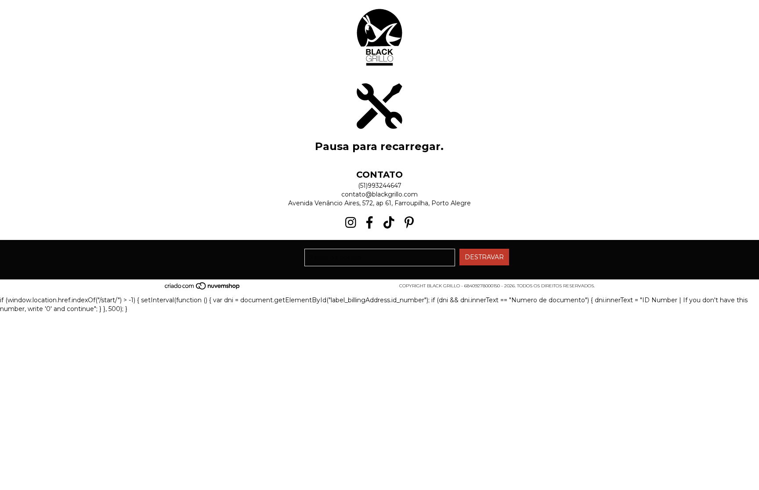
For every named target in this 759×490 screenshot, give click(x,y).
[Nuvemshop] (202, 289)
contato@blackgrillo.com (379, 194)
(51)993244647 (379, 186)
